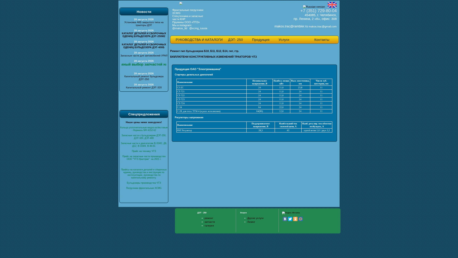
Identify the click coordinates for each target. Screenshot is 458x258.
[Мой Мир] (300, 219)
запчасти (209, 221)
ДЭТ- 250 (235, 40)
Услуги (284, 40)
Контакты (321, 40)
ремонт (208, 218)
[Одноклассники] (295, 219)
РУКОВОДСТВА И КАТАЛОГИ (199, 40)
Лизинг (251, 221)
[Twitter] (290, 219)
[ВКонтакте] (285, 219)
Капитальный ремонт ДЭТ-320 (144, 87)
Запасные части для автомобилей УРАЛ (143, 55)
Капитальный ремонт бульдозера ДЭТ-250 (144, 78)
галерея (209, 225)
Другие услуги (255, 218)
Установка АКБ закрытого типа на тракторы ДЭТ (144, 24)
